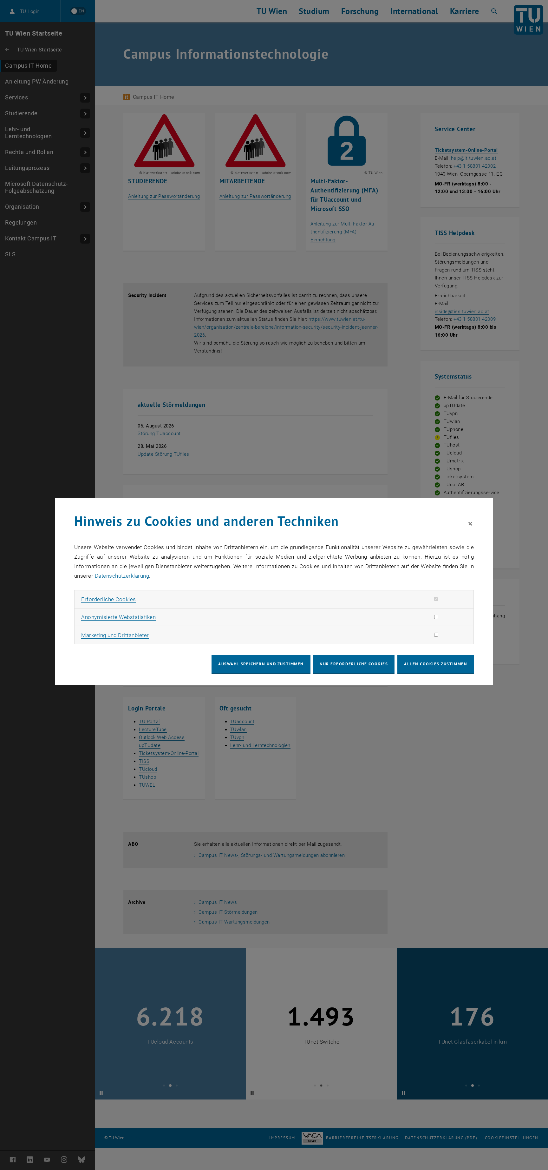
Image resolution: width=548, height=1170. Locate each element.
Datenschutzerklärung (122, 576)
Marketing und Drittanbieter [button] (115, 635)
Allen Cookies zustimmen (435, 664)
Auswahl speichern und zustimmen (260, 664)
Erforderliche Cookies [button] (108, 599)
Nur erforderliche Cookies (354, 664)
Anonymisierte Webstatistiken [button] (118, 617)
